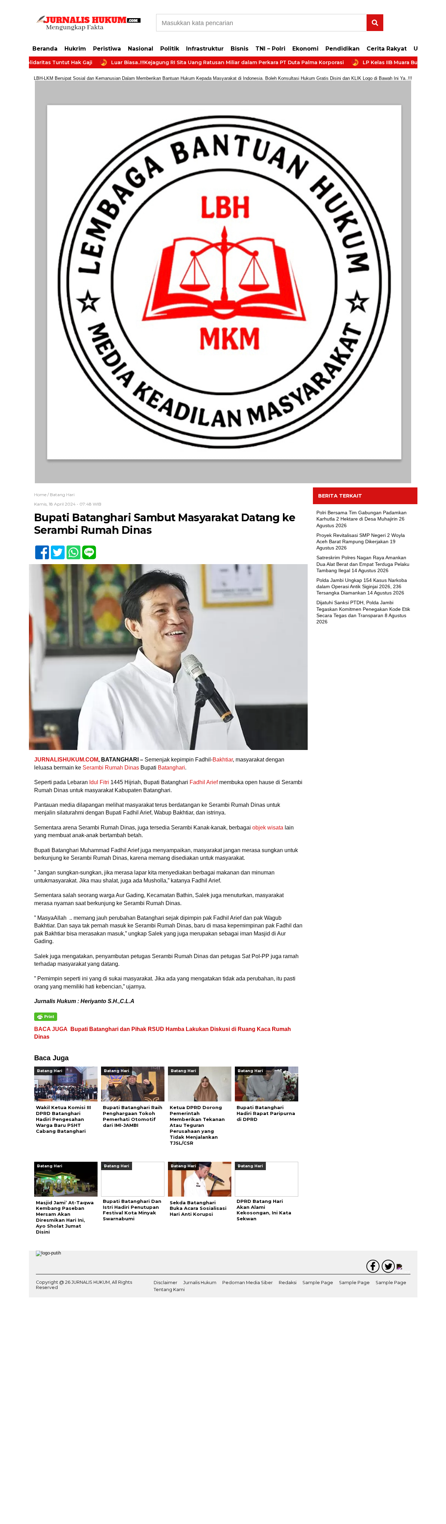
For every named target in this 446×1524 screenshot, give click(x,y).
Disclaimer (165, 1282)
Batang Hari (62, 494)
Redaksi (288, 1282)
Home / (42, 494)
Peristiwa (107, 48)
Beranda (44, 48)
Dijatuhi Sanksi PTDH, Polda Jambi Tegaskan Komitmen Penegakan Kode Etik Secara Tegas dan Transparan (363, 609)
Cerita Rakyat (387, 48)
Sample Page (317, 1282)
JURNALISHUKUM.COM (66, 760)
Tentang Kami (169, 1289)
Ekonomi (305, 48)
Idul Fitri (99, 782)
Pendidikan (342, 48)
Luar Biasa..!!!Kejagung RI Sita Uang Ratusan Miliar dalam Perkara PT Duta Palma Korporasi (191, 62)
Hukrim (75, 48)
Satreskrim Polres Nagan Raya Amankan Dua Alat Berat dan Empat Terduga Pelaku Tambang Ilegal (362, 564)
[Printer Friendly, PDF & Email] (45, 1017)
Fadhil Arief (204, 782)
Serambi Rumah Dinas (111, 768)
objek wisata (267, 828)
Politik (169, 48)
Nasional (140, 48)
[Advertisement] (365, 743)
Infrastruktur (205, 48)
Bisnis (239, 48)
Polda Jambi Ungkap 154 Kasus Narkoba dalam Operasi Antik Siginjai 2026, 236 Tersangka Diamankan (361, 586)
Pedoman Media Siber (247, 1282)
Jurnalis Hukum (199, 1282)
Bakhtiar (223, 760)
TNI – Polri (270, 48)
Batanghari (171, 768)
